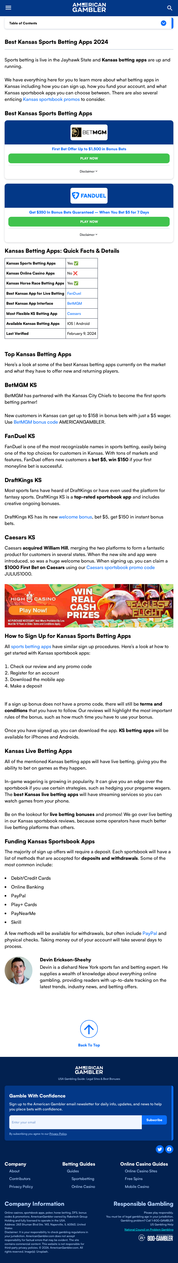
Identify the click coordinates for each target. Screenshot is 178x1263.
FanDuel (74, 293)
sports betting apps (30, 646)
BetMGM (74, 303)
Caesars (74, 313)
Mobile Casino (137, 1186)
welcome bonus (75, 517)
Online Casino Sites (141, 1171)
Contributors (19, 1178)
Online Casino (83, 1186)
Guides (73, 1171)
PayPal (149, 933)
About (14, 1171)
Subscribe (154, 1120)
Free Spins (134, 1178)
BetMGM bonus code (35, 422)
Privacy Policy (21, 1186)
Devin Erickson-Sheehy (65, 959)
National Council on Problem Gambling (148, 1229)
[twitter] (160, 1149)
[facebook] (169, 1149)
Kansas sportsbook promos (51, 99)
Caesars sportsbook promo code (120, 567)
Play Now (89, 158)
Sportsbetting (83, 1178)
